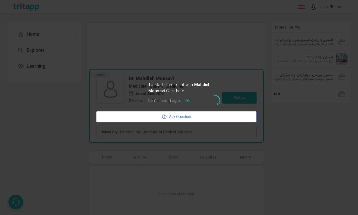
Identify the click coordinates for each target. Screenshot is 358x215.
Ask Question (180, 117)
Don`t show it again (164, 101)
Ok (187, 101)
